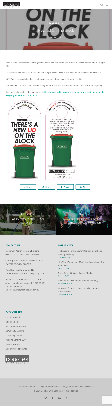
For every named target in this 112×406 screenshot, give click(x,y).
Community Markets (14, 330)
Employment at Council (16, 348)
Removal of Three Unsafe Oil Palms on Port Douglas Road (78, 290)
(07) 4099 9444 (19, 279)
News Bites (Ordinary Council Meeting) (76, 273)
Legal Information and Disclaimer (78, 386)
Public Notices (56, 23)
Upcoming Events (13, 335)
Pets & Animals (12, 344)
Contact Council (12, 317)
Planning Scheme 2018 (16, 339)
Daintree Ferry (12, 321)
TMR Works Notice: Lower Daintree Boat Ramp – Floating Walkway (81, 252)
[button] (107, 4)
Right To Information (49, 386)
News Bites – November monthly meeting (78, 280)
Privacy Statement (27, 386)
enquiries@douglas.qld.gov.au (25, 289)
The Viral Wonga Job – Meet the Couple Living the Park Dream (81, 263)
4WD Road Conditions (15, 326)
